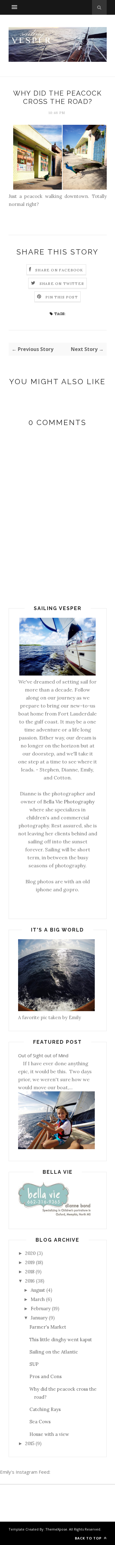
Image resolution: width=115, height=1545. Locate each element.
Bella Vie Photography (68, 801)
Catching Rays (45, 1409)
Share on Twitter (62, 283)
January (39, 1318)
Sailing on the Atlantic (53, 1352)
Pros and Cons (45, 1376)
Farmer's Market (47, 1327)
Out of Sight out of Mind (43, 1055)
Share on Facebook (59, 270)
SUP (34, 1364)
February (41, 1308)
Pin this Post (61, 297)
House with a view (49, 1434)
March (38, 1299)
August (38, 1290)
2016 (30, 1281)
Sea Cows (40, 1422)
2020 (30, 1253)
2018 (29, 1272)
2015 (29, 1443)
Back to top (89, 1538)
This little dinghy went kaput (60, 1339)
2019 (30, 1262)
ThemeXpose (56, 1529)
